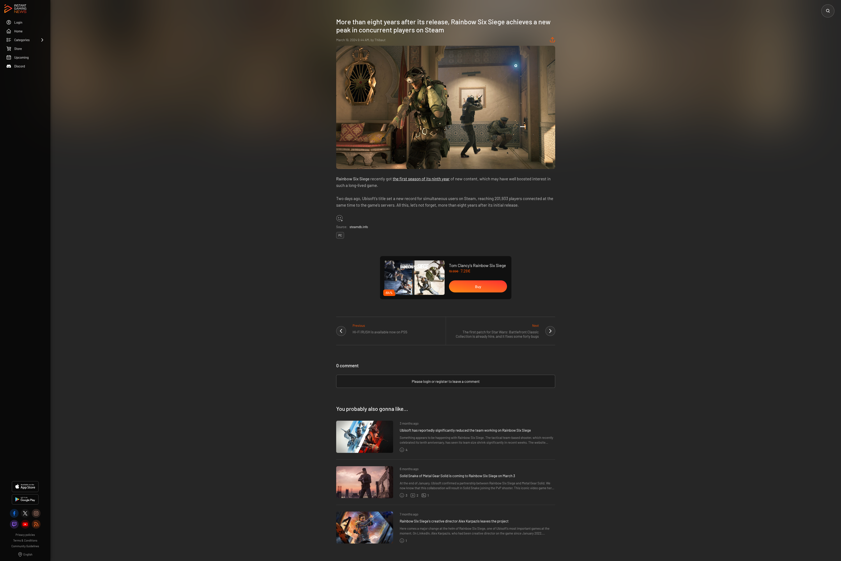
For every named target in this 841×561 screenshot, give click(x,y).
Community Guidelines (25, 546)
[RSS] (36, 524)
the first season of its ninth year (421, 178)
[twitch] (14, 524)
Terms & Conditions (25, 540)
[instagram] (36, 513)
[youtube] (25, 524)
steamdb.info (359, 227)
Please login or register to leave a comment (446, 381)
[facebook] (14, 513)
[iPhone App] (25, 486)
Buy (478, 286)
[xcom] (25, 513)
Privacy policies (25, 534)
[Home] (15, 9)
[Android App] (25, 499)
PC (340, 235)
